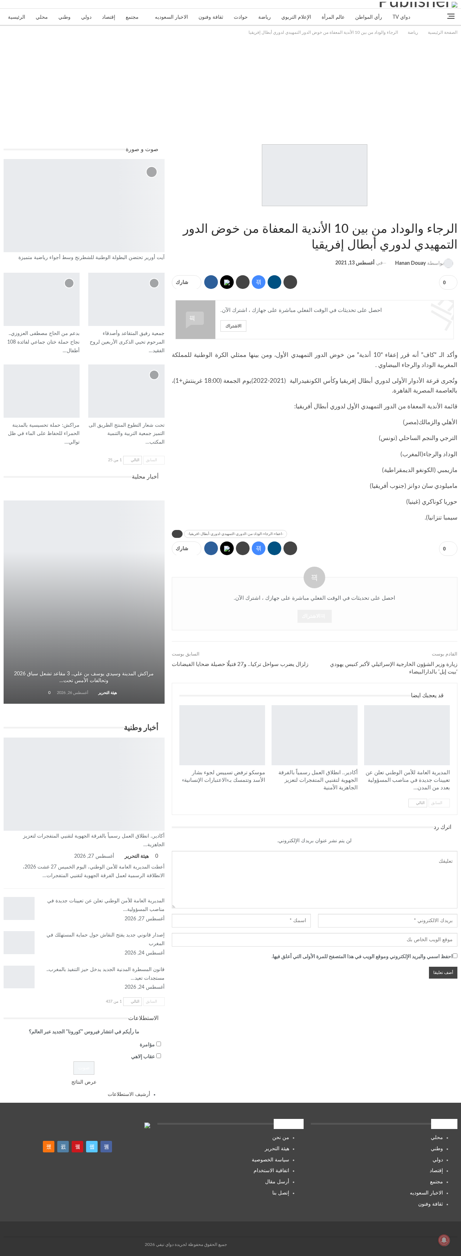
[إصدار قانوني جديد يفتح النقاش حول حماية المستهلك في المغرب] (19, 942)
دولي (86, 17)
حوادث (241, 17)
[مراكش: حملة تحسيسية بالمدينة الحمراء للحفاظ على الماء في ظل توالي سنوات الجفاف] (42, 391)
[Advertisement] (230, 90)
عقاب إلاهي (143, 1056)
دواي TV (401, 17)
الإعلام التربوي (296, 17)
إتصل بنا (280, 1193)
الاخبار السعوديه (171, 17)
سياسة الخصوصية (270, 1159)
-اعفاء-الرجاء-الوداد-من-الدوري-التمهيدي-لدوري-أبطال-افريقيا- (235, 534)
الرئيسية (16, 17)
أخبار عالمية (181, 706)
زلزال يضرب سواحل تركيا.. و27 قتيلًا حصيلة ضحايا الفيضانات (240, 664)
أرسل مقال (277, 1181)
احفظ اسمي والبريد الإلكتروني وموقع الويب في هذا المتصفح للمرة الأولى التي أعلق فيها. (362, 956)
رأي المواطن (368, 17)
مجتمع (132, 17)
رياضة (264, 17)
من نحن (280, 1137)
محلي (42, 17)
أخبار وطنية (274, 706)
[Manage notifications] (444, 1240)
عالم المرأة (333, 17)
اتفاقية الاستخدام (271, 1170)
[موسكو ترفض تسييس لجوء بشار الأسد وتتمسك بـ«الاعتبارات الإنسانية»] (222, 735)
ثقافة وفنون (210, 17)
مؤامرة (147, 1044)
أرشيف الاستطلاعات (129, 1094)
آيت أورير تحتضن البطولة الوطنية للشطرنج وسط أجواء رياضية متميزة (91, 257)
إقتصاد (108, 17)
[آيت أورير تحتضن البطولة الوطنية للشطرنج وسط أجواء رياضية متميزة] (84, 205)
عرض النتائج (84, 1082)
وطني (64, 17)
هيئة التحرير (277, 1148)
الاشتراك (233, 326)
